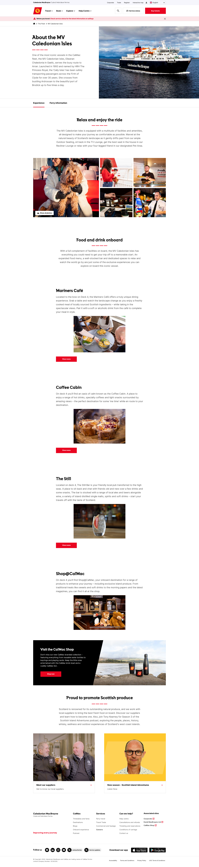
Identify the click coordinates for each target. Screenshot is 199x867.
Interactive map (138, 2)
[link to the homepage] (34, 23)
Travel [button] (48, 11)
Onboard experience (81, 830)
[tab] (38, 103)
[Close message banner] (165, 19)
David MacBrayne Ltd (152, 822)
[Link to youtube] (64, 850)
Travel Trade (101, 822)
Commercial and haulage (106, 826)
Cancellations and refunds (129, 822)
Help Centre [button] (84, 11)
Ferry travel (100, 819)
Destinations (78, 822)
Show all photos (46, 213)
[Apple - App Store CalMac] (139, 850)
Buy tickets (155, 11)
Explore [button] (69, 11)
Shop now (47, 674)
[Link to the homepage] (52, 815)
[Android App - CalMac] (157, 850)
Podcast (76, 833)
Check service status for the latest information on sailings (71, 19)
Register (127, 2)
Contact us (123, 833)
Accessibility (113, 860)
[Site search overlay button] (118, 11)
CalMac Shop (149, 825)
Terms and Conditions (127, 860)
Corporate (110, 2)
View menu (66, 359)
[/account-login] (146, 2)
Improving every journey (45, 833)
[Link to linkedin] (53, 850)
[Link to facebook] (47, 850)
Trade (119, 2)
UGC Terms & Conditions (157, 860)
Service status (134, 11)
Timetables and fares (81, 819)
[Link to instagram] (58, 850)
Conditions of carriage (128, 830)
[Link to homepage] (37, 10)
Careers (99, 830)
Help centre (124, 819)
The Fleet (41, 24)
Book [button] (58, 11)
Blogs (75, 826)
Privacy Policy (141, 860)
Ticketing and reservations (129, 826)
